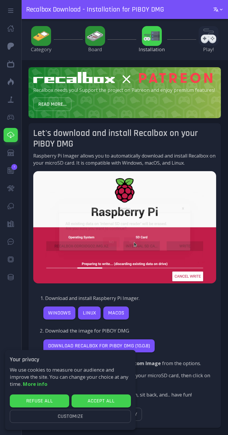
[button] (11, 11)
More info (35, 384)
